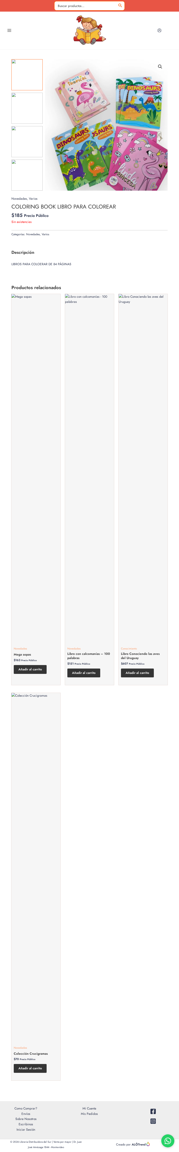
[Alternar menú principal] (9, 30)
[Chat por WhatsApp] (167, 1140)
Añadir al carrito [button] (30, 669)
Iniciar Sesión (26, 1129)
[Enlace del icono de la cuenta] (159, 30)
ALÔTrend (139, 1144)
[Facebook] (153, 1111)
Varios (33, 198)
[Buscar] (120, 5)
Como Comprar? (25, 1108)
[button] (160, 66)
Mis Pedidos (89, 1113)
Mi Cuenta (89, 1108)
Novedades (19, 198)
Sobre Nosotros (26, 1118)
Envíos (25, 1113)
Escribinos (26, 1124)
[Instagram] (153, 1121)
